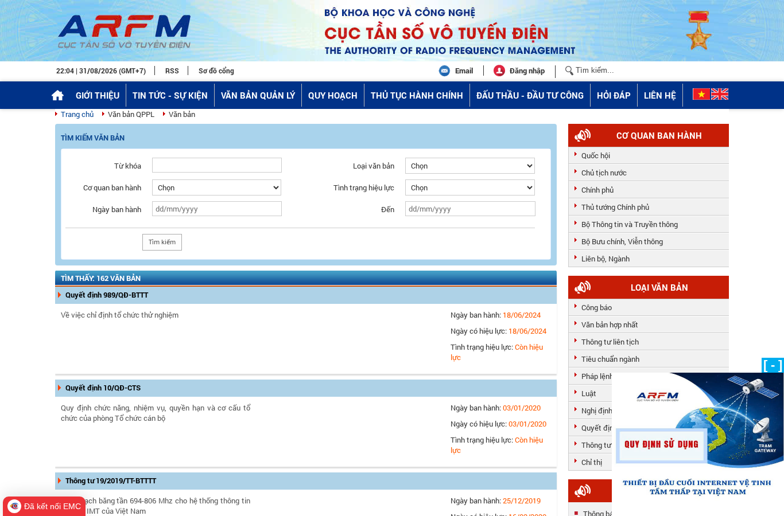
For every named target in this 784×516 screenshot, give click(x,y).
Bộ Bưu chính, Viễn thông (622, 241)
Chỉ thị (591, 462)
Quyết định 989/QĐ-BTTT (106, 295)
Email (464, 70)
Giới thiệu (97, 95)
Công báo (596, 307)
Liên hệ (660, 95)
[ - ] (772, 365)
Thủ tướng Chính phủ (615, 207)
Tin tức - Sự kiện (170, 95)
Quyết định (599, 428)
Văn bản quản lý (258, 95)
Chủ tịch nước (604, 172)
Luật (588, 393)
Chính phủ (597, 190)
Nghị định (596, 410)
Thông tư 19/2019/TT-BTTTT (110, 480)
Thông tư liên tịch (610, 342)
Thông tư (596, 445)
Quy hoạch (333, 95)
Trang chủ (77, 114)
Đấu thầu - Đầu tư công (530, 95)
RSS (172, 70)
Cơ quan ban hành (659, 135)
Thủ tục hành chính (417, 95)
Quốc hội (595, 155)
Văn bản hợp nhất (609, 324)
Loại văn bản (659, 287)
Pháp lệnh (597, 376)
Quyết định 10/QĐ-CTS (103, 387)
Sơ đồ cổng (216, 70)
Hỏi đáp (614, 95)
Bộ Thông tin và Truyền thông (629, 224)
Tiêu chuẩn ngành (610, 359)
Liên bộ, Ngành (605, 258)
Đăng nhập (527, 70)
